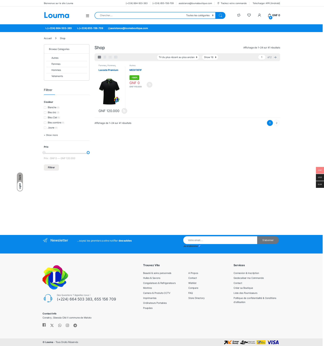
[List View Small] (115, 57)
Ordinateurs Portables (155, 302)
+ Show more (51, 135)
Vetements (57, 76)
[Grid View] (99, 57)
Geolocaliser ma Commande (249, 277)
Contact (192, 277)
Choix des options (123, 111)
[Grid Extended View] (104, 57)
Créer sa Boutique (243, 287)
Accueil (48, 38)
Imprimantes (149, 298)
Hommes (111, 65)
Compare (193, 287)
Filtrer (51, 167)
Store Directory (196, 298)
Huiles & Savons (151, 277)
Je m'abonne (190, 246)
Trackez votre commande (234, 3)
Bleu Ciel (52, 117)
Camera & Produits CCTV (156, 292)
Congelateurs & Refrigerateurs (159, 283)
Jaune (51, 127)
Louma (49, 342)
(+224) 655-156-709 (162, 3)
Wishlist (192, 283)
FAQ (190, 292)
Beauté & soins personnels (157, 273)
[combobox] (139, 15)
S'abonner (268, 240)
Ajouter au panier (148, 85)
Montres (147, 287)
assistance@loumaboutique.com (195, 3)
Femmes (102, 65)
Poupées (148, 308)
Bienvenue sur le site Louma (58, 3)
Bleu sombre (54, 122)
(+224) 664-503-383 (136, 3)
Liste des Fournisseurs (245, 292)
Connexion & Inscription (246, 273)
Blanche (52, 107)
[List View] (110, 57)
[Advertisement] (71, 206)
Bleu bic (52, 112)
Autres (132, 65)
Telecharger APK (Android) (266, 3)
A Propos (193, 273)
